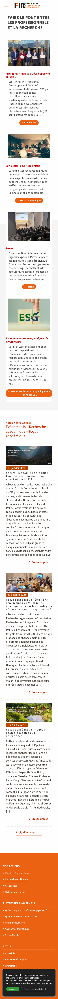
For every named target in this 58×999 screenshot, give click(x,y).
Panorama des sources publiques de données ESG (30, 393)
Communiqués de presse (17, 959)
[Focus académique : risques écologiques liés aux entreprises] (29, 712)
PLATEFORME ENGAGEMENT (19, 903)
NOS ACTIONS (11, 866)
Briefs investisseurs (15, 922)
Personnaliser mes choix (33, 989)
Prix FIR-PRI (30, 122)
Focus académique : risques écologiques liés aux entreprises (25, 733)
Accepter (12, 989)
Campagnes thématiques (17, 928)
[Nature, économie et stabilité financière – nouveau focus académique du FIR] (29, 455)
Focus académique (30, 200)
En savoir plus (40, 562)
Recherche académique (16, 879)
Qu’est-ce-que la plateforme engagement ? (26, 910)
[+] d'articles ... (28, 832)
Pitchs (30, 286)
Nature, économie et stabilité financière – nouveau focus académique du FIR (27, 476)
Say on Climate (12, 935)
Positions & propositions (17, 873)
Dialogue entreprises (15, 891)
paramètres (46, 983)
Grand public (11, 885)
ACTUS (7, 946)
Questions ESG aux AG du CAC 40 (21, 916)
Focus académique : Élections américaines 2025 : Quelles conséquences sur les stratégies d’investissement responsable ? (29, 604)
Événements (11, 965)
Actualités (10, 953)
